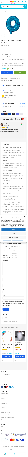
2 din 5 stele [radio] (13, 251)
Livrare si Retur (4, 410)
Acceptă (13, 229)
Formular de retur (5, 419)
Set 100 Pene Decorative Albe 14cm (19, 344)
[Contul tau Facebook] (5, 81)
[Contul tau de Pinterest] (8, 81)
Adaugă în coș (6, 72)
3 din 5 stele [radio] (14, 251)
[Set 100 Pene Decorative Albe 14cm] (20, 336)
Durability (5, 255)
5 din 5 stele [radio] (16, 251)
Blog (2, 426)
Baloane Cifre (4, 403)
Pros (4, 277)
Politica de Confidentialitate (7, 417)
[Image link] (6, 434)
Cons (4, 283)
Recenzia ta (6, 260)
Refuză (13, 233)
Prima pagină (4, 11)
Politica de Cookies (7, 240)
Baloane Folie (4, 396)
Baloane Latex (4, 393)
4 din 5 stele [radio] (15, 251)
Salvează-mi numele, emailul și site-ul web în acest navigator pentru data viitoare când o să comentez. (13, 303)
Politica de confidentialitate (17, 240)
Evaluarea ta (6, 251)
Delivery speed (6, 257)
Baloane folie (12, 11)
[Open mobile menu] (1, 2)
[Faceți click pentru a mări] (3, 35)
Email (4, 295)
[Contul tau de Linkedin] (10, 81)
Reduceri (3, 398)
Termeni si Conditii (5, 415)
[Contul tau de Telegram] (12, 81)
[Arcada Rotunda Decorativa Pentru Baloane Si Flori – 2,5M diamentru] (7, 336)
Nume (4, 289)
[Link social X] (6, 81)
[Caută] (24, 6)
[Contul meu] (18, 2)
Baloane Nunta (4, 401)
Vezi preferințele (13, 237)
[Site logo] (13, 2)
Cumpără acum (20, 72)
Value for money (7, 253)
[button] (24, 216)
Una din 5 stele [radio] (12, 251)
